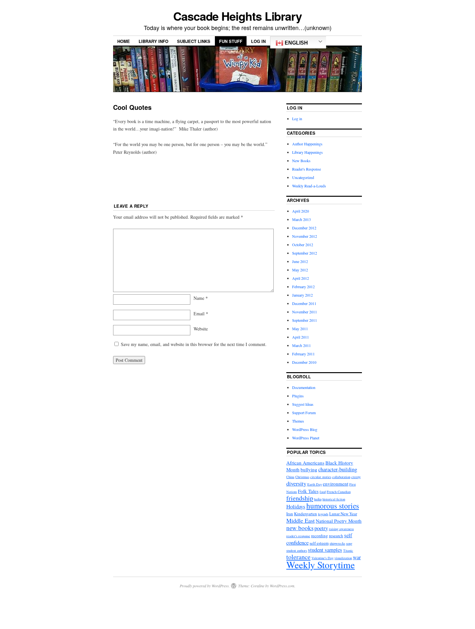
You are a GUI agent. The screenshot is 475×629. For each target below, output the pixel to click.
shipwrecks (337, 543)
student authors (296, 550)
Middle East (300, 520)
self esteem (319, 543)
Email (201, 313)
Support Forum (304, 412)
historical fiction (333, 499)
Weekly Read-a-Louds (309, 185)
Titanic (348, 550)
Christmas (302, 477)
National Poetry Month (339, 521)
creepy (356, 477)
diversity (296, 483)
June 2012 (300, 261)
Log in (297, 118)
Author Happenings (307, 143)
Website (201, 329)
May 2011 (300, 328)
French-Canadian (339, 491)
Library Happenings (307, 152)
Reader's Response (306, 169)
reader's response (298, 536)
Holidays (295, 506)
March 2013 (301, 219)
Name (201, 298)
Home (123, 41)
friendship (299, 498)
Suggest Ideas (302, 404)
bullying (309, 469)
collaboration (341, 477)
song (349, 543)
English (295, 43)
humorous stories (332, 505)
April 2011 (300, 337)
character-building (337, 469)
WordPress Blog (304, 429)
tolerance (298, 556)
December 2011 (304, 303)
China (290, 477)
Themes (298, 421)
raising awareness (341, 529)
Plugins (298, 395)
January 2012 (302, 295)
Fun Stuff (230, 41)
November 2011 (304, 311)
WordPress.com (282, 585)
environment (335, 483)
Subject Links (193, 41)
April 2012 (300, 278)
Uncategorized (303, 177)
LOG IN (258, 41)
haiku (318, 499)
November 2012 (304, 236)
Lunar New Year (343, 514)
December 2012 (304, 227)
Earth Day (314, 484)
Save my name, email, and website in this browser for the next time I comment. (194, 344)
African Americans (305, 462)
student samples (325, 549)
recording (319, 536)
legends (323, 514)
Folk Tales (308, 491)
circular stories (320, 477)
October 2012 (302, 244)
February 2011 (303, 353)
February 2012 (303, 286)
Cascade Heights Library (237, 15)
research (336, 536)
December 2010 (304, 362)
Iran (289, 514)
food (323, 491)
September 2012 (304, 253)
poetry (321, 528)
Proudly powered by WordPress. (205, 585)
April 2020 (300, 211)
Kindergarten (305, 514)
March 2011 (301, 345)
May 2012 (300, 269)
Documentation (303, 387)
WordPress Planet (305, 437)
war (357, 557)
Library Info (153, 41)
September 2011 (304, 320)
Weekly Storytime (320, 564)
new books (299, 528)
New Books (301, 160)
